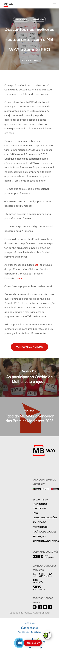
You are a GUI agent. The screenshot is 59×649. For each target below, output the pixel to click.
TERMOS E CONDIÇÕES (45, 518)
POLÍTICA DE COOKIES (44, 532)
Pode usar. (30, 627)
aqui (36, 264)
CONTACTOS (39, 509)
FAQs (35, 513)
